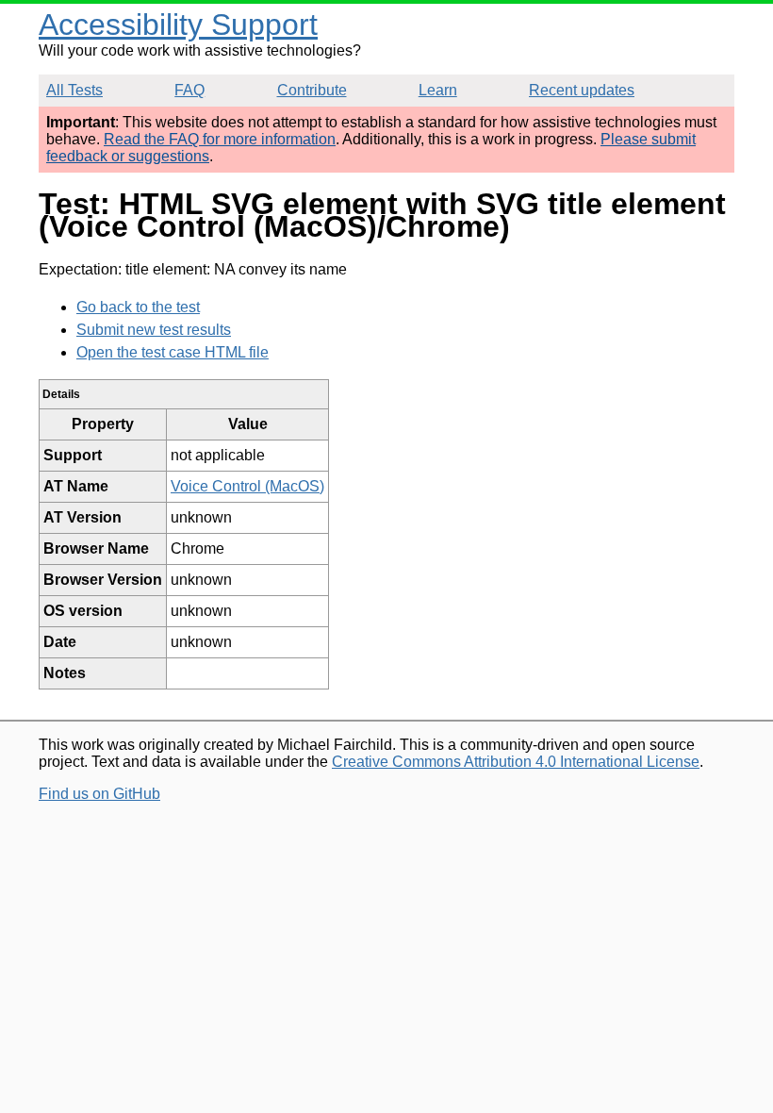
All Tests (74, 90)
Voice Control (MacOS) (247, 486)
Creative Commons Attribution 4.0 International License (515, 762)
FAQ (189, 90)
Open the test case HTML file (172, 352)
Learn (438, 90)
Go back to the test (138, 307)
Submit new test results (153, 330)
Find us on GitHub (99, 794)
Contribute (312, 90)
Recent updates (581, 90)
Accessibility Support (178, 25)
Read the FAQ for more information (220, 139)
